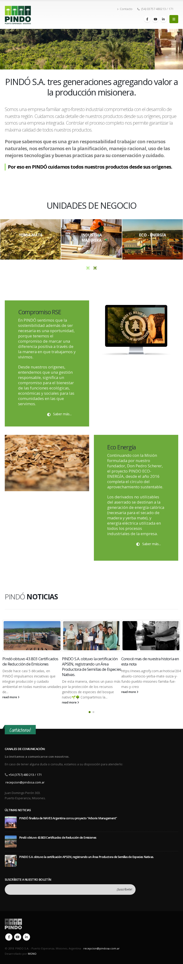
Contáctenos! (20, 730)
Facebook (8, 937)
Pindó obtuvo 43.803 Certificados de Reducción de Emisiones (57, 838)
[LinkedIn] (163, 19)
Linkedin (26, 937)
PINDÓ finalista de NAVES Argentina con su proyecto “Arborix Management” (150, 664)
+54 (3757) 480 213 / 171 (25, 775)
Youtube (17, 937)
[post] (11, 822)
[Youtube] (155, 19)
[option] (30, 239)
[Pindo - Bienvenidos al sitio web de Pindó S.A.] (18, 15)
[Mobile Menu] (173, 19)
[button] (90, 712)
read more (10, 702)
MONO (32, 953)
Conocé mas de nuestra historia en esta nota (90, 661)
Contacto (126, 9)
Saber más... (62, 414)
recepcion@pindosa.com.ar (25, 782)
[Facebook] (147, 19)
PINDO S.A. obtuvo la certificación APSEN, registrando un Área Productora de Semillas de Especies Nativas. (32, 666)
